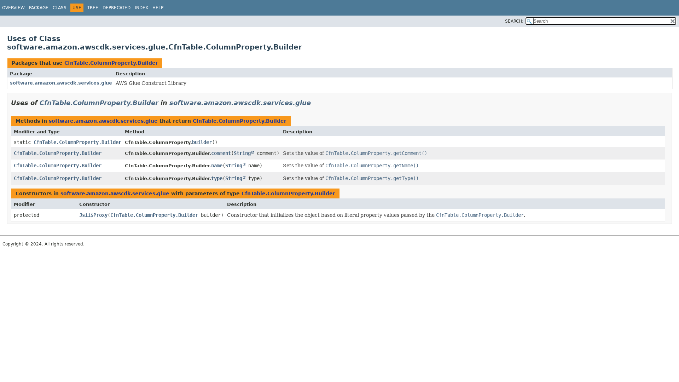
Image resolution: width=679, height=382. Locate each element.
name (216, 165)
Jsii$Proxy (93, 215)
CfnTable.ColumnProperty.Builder (111, 63)
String (242, 153)
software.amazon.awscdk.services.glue (61, 83)
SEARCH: (514, 21)
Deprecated (116, 7)
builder (202, 142)
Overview (13, 7)
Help (157, 7)
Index (141, 7)
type (216, 178)
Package (38, 7)
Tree (92, 7)
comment (221, 153)
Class (59, 7)
